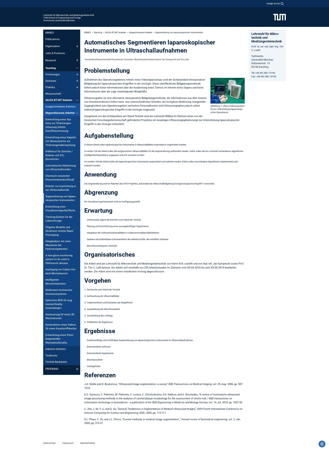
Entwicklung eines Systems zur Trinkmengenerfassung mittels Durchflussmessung (58, 125)
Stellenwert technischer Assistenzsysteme (58, 291)
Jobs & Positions (55, 53)
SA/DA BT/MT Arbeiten (58, 100)
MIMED (49, 32)
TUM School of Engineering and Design (62, 17)
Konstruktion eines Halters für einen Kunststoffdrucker (61, 326)
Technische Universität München (59, 20)
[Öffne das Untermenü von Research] (77, 60)
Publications (52, 39)
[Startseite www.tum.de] (279, 16)
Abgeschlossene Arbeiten (60, 112)
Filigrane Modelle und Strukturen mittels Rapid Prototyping (59, 231)
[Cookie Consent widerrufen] (322, 444)
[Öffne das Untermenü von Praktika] (77, 87)
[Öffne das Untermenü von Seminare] (77, 81)
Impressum (68, 443)
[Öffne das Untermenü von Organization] (77, 46)
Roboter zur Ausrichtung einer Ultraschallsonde (60, 188)
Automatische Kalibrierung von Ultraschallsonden (60, 167)
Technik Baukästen (56, 361)
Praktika (50, 87)
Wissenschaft (53, 93)
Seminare (50, 80)
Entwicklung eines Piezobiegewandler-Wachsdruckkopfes (59, 338)
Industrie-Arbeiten (55, 349)
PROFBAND (51, 368)
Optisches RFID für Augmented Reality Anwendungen (58, 304)
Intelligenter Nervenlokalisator (55, 281)
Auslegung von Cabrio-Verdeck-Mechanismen (60, 271)
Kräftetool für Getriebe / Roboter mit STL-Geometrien (59, 155)
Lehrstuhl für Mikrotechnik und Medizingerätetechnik (68, 15)
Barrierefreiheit (87, 443)
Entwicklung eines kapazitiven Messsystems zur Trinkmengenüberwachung (60, 141)
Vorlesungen (52, 74)
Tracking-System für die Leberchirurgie (58, 218)
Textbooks (51, 355)
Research (50, 60)
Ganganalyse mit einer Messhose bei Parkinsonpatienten (58, 245)
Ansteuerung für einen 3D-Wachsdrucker (60, 316)
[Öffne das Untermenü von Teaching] (77, 68)
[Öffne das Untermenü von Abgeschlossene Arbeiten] (77, 113)
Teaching (50, 68)
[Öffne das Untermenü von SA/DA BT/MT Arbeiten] (77, 100)
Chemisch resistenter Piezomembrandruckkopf (59, 177)
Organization (52, 46)
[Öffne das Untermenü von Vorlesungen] (77, 75)
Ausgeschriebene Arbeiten (60, 106)
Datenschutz (49, 443)
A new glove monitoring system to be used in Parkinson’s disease (58, 259)
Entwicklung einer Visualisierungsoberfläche (60, 208)
